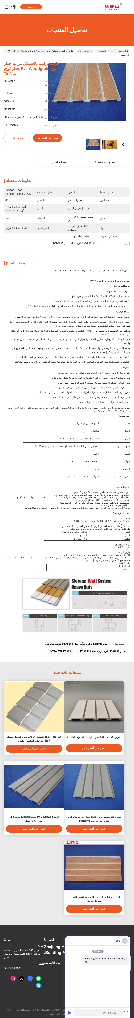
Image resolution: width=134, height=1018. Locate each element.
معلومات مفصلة (105, 161)
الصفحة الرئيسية (124, 51)
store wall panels (61, 651)
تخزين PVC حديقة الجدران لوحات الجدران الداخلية (94, 737)
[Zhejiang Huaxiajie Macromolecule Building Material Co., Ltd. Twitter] (22, 978)
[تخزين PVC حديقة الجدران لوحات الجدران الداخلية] (94, 707)
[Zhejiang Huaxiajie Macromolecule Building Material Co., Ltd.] (112, 7)
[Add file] (126, 1012)
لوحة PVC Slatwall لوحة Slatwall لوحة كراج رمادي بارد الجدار (34, 818)
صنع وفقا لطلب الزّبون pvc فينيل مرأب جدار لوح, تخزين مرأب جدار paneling (94, 818)
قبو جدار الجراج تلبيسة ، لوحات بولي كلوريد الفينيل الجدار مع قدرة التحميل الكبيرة (34, 738)
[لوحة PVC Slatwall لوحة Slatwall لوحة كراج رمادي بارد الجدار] (34, 786)
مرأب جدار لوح (85, 51)
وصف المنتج (59, 161)
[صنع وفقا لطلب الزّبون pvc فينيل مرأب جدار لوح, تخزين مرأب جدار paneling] (94, 787)
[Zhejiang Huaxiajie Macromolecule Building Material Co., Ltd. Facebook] (30, 978)
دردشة (31, 6)
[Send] (69, 1012)
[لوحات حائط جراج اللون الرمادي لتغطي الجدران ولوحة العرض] (94, 867)
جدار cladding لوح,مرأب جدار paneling (102, 651)
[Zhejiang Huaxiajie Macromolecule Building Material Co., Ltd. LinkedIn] (13, 978)
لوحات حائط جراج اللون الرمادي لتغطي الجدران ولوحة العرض (94, 899)
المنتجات (102, 51)
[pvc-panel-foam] (39, 986)
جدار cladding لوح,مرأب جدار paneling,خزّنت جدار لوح (76, 643)
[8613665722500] (39, 978)
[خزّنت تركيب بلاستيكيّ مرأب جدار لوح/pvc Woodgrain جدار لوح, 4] (87, 96)
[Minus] (70, 941)
